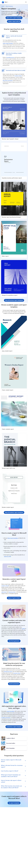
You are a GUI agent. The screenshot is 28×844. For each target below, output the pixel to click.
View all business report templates (14, 300)
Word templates (9, 6)
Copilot (23, 628)
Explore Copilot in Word (14, 598)
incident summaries (5, 717)
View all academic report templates (14, 512)
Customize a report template (14, 726)
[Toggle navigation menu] (26, 2)
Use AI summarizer (14, 684)
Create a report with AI (14, 21)
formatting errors (10, 57)
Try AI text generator (14, 641)
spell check (3, 592)
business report (16, 673)
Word (6, 2)
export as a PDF (7, 556)
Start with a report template (14, 17)
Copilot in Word (18, 75)
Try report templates (14, 803)
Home (2, 6)
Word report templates (13, 538)
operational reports (8, 671)
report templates (10, 711)
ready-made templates (8, 43)
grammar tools (12, 592)
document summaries (8, 80)
